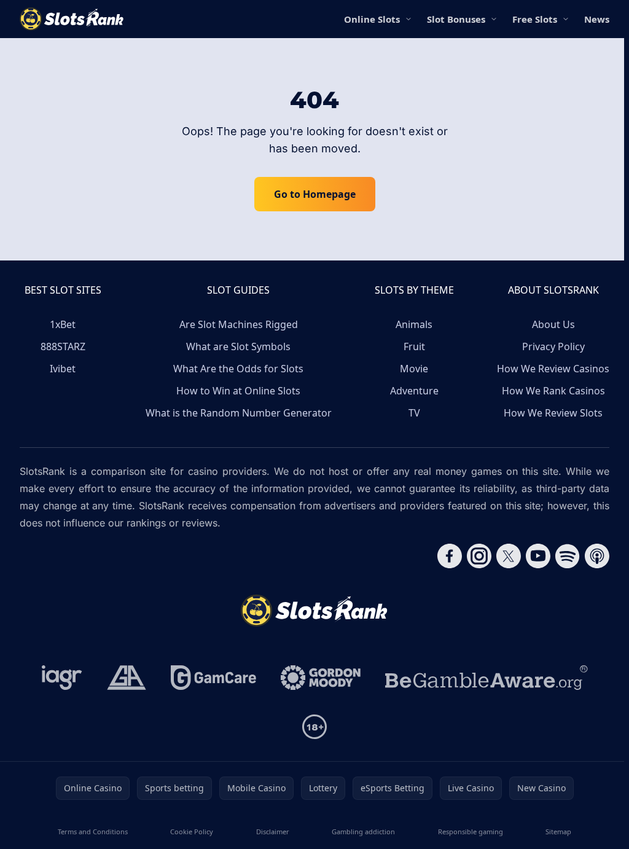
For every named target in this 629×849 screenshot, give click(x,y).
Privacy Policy (553, 346)
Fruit (414, 346)
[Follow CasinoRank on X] (508, 556)
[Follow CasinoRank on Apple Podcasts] (597, 556)
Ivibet (63, 368)
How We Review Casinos (553, 368)
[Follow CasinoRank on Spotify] (567, 556)
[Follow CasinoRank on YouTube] (538, 556)
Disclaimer (272, 831)
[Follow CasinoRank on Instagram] (479, 556)
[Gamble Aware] (486, 677)
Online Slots (372, 19)
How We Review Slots (553, 413)
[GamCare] (213, 677)
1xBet (63, 324)
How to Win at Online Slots (238, 390)
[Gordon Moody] (321, 677)
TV (414, 413)
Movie (414, 368)
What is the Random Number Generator (239, 413)
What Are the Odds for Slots (238, 368)
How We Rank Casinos (553, 390)
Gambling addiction (363, 831)
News (596, 19)
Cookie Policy (191, 831)
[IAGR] (62, 677)
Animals (414, 324)
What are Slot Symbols (238, 346)
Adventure (414, 390)
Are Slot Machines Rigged (238, 324)
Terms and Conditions (93, 831)
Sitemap (558, 831)
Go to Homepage (315, 194)
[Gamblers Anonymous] (126, 677)
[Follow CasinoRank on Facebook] (449, 556)
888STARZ (63, 346)
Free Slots (534, 19)
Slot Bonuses (456, 19)
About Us (553, 324)
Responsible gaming (470, 831)
